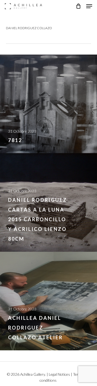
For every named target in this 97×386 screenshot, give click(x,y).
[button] (89, 6)
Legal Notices (59, 374)
